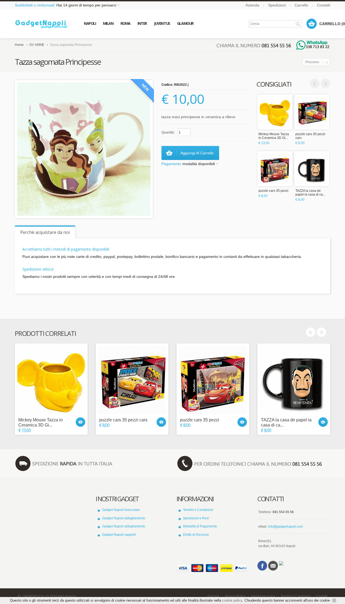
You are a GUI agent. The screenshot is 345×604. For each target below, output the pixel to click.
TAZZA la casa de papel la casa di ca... (310, 192)
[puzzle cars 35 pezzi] (274, 168)
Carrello (301, 5)
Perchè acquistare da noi (45, 232)
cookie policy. (232, 600)
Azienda (252, 5)
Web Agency (67, 596)
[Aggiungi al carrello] (80, 422)
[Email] (273, 566)
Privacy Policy (235, 596)
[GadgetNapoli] (41, 23)
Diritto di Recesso (196, 535)
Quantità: (168, 132)
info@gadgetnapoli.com (285, 526)
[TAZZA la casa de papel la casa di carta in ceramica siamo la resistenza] (311, 168)
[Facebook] (262, 566)
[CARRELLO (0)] (311, 24)
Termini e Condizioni (198, 510)
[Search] (299, 24)
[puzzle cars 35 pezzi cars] (311, 111)
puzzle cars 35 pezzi (273, 191)
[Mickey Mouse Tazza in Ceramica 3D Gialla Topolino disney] (274, 111)
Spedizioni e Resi (196, 518)
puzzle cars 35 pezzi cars (310, 136)
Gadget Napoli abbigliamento (123, 518)
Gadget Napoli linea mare (121, 510)
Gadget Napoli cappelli (119, 535)
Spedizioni (277, 5)
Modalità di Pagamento (200, 526)
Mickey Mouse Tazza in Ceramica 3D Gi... (273, 136)
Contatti (323, 5)
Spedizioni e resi (263, 596)
